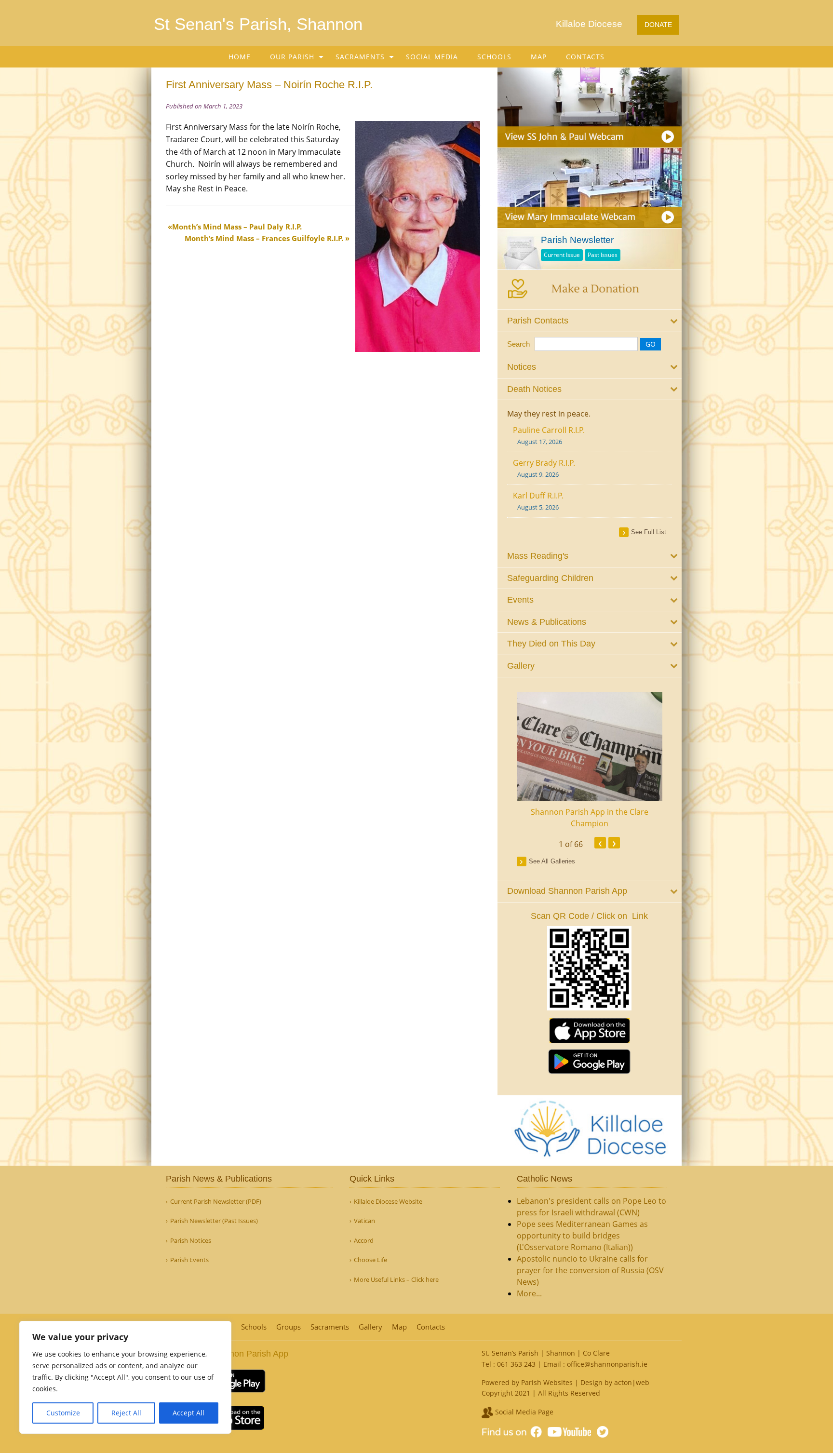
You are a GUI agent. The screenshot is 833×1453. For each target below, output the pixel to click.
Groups (288, 1327)
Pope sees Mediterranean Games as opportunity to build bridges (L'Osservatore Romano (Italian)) (582, 1235)
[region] (125, 1377)
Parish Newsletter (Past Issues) (214, 1221)
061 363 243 (516, 1364)
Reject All (126, 1412)
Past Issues (603, 255)
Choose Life (370, 1260)
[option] (590, 760)
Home (239, 56)
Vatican (364, 1221)
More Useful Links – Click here (396, 1280)
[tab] (589, 321)
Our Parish (292, 56)
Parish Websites (547, 1382)
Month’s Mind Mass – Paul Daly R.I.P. (237, 226)
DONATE (658, 24)
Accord (364, 1241)
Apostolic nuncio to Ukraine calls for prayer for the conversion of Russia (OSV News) (590, 1270)
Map (539, 56)
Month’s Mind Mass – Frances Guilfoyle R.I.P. (264, 238)
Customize (63, 1412)
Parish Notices (190, 1241)
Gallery (370, 1327)
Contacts (585, 56)
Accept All (188, 1412)
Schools (494, 56)
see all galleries (552, 861)
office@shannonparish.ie (607, 1364)
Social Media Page (523, 1411)
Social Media (432, 56)
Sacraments (360, 56)
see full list (648, 532)
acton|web (631, 1382)
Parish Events (189, 1260)
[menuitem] (239, 56)
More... (529, 1293)
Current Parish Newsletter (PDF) (215, 1201)
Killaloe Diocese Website (388, 1201)
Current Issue (562, 255)
